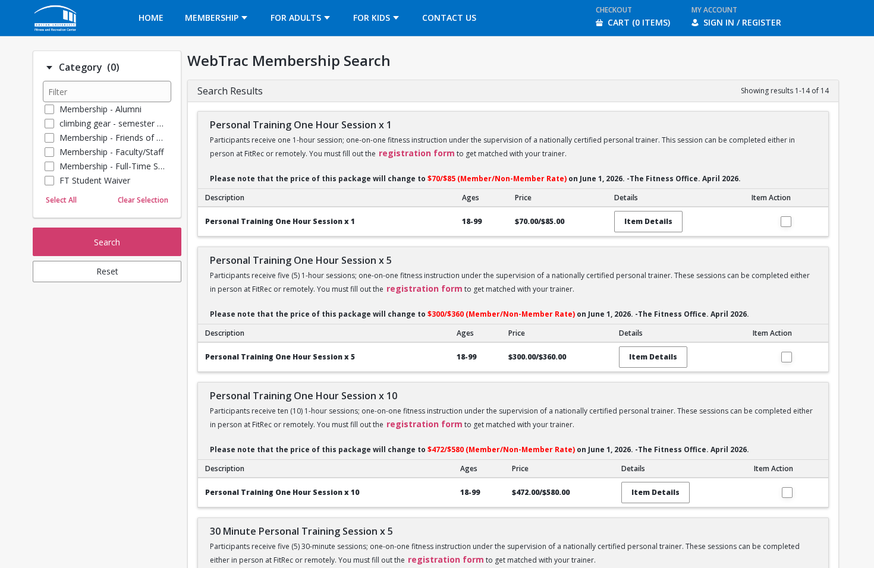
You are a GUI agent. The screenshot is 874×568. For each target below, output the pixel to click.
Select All (61, 200)
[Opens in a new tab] (56, 32)
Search (107, 242)
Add (786, 221)
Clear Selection (143, 200)
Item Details (648, 221)
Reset (107, 271)
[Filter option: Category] (49, 68)
